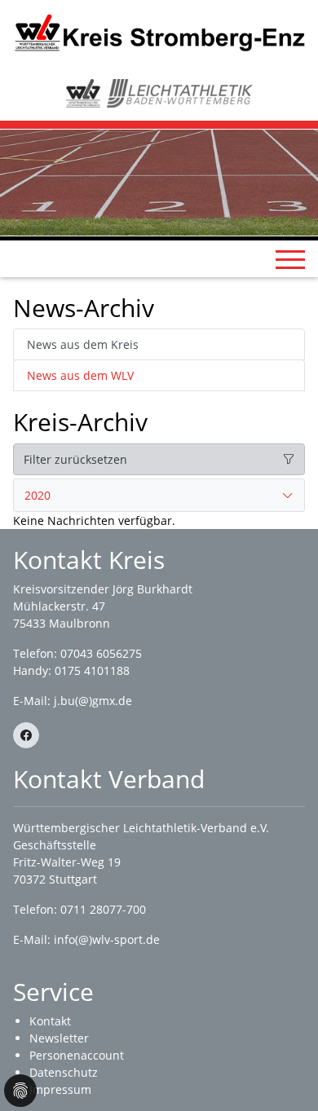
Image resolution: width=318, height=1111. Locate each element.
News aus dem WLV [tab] (80, 375)
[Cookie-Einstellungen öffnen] (20, 1090)
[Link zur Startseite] (159, 31)
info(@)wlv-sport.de (107, 939)
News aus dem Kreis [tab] (83, 344)
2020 (37, 495)
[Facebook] (26, 735)
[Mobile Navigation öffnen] (290, 259)
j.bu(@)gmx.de (93, 700)
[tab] (159, 495)
